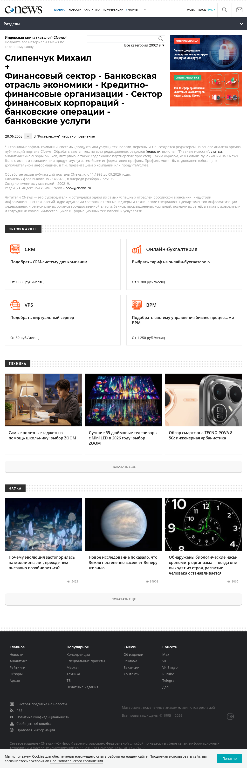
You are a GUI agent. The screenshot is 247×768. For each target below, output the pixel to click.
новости (153, 151)
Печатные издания (82, 687)
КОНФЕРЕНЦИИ (113, 9)
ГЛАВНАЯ (60, 9)
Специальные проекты (86, 661)
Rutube (168, 674)
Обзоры (16, 674)
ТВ (69, 680)
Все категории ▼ (144, 45)
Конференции (78, 654)
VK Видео (170, 667)
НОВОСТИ (75, 9)
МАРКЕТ (133, 9)
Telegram (170, 680)
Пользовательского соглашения (76, 761)
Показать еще (123, 466)
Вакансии (131, 667)
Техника (73, 674)
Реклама (130, 661)
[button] (224, 10)
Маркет (73, 667)
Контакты (131, 674)
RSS (19, 710)
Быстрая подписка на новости (41, 704)
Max (165, 654)
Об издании (133, 654)
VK (164, 661)
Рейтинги (17, 667)
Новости (16, 654)
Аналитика (92, 9)
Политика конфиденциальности (42, 717)
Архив (15, 680)
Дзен (166, 687)
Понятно (229, 758)
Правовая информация (35, 730)
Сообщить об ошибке (34, 723)
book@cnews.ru (78, 188)
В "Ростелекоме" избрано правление (64, 136)
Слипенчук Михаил (48, 58)
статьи (216, 151)
